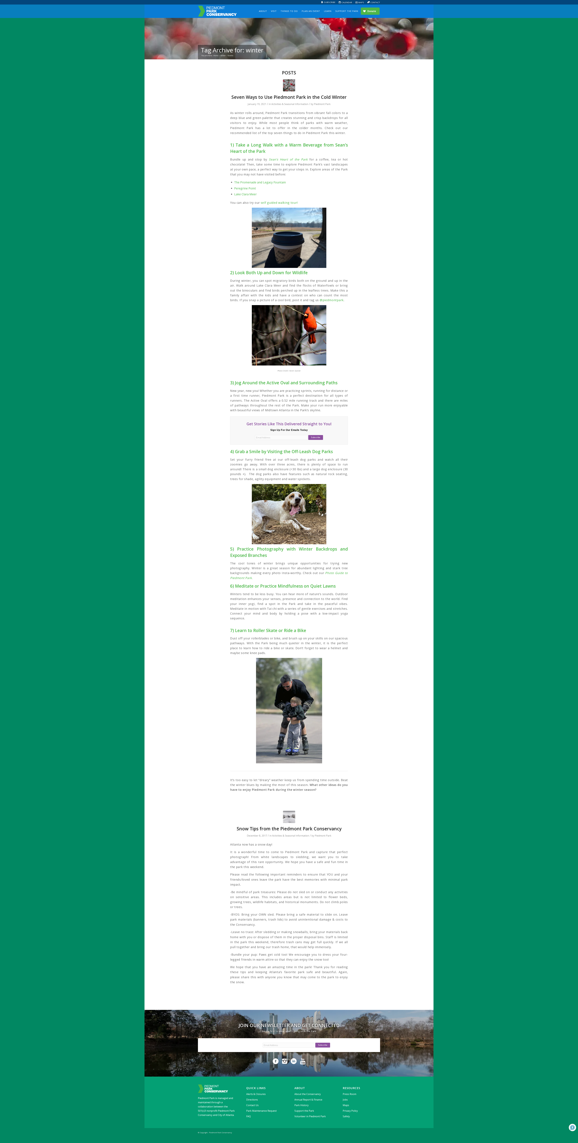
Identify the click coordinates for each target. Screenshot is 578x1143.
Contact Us (252, 1105)
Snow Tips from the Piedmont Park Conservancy (289, 829)
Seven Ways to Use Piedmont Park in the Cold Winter (289, 97)
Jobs (345, 1099)
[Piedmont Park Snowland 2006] (289, 817)
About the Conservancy (307, 1094)
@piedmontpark (332, 300)
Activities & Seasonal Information (289, 104)
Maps (361, 2)
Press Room (349, 1094)
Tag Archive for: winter (232, 50)
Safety (346, 1116)
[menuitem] (328, 2)
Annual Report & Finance (308, 1099)
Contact (375, 2)
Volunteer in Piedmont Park (310, 1116)
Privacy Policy (350, 1110)
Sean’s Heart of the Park (288, 159)
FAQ (248, 1116)
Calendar (346, 2)
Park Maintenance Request (261, 1110)
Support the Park (304, 1110)
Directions (252, 1099)
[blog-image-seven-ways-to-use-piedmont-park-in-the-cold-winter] (289, 85)
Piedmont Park (322, 104)
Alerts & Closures (256, 1094)
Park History (301, 1105)
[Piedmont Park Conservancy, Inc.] (217, 11)
